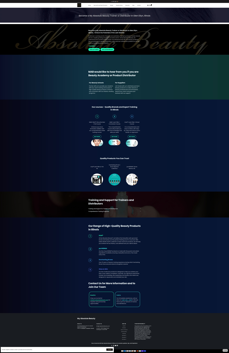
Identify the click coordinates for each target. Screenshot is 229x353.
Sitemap (124, 333)
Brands (111, 5)
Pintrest (92, 328)
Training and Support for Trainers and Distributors (103, 209)
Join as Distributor (107, 49)
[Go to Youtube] (115, 345)
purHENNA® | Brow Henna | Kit (132, 167)
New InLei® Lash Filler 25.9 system (100, 5)
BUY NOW (97, 136)
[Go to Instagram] (113, 345)
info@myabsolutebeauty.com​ (99, 300)
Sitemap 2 (124, 335)
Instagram (83, 328)
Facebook (88, 328)
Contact (139, 5)
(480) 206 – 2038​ (127, 300)
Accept (109, 349)
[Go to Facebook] (111, 345)
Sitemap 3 (124, 337)
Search (124, 326)
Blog (133, 5)
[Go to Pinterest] (117, 345)
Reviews (124, 327)
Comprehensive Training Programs (98, 211)
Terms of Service (124, 329)
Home (89, 5)
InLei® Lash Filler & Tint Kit (97, 167)
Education (127, 5)
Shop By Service (119, 5)
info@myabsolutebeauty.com (103, 326)
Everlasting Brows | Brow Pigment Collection (114, 166)
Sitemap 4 (124, 339)
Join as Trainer (94, 49)
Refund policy (124, 331)
